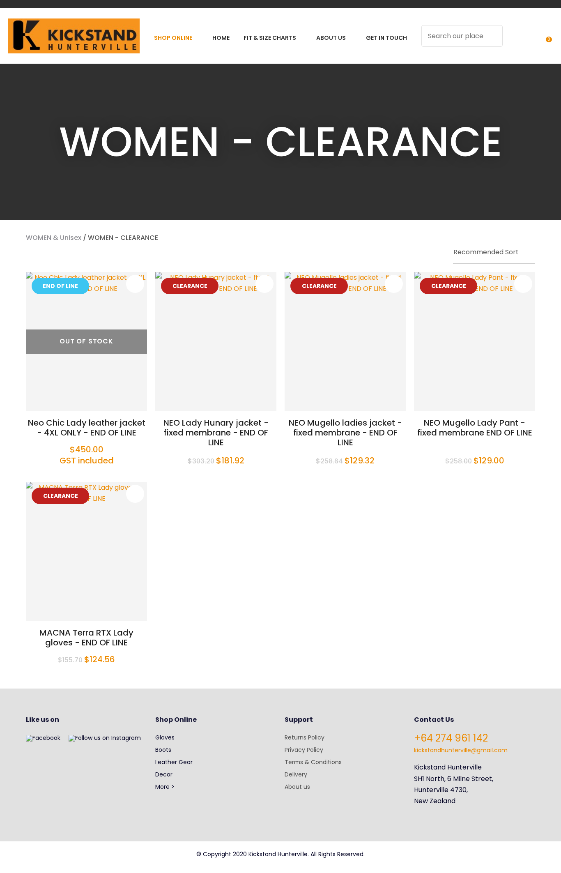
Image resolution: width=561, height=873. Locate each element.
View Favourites (528, 41)
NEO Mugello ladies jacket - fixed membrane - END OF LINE (345, 432)
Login (513, 41)
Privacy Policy (304, 750)
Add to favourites (135, 284)
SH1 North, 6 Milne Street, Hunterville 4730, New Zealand (453, 790)
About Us (331, 38)
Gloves (165, 737)
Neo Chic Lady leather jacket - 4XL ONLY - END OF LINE (86, 427)
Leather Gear (174, 762)
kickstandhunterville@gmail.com (461, 750)
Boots (163, 750)
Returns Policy (304, 737)
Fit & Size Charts (270, 38)
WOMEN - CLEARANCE (123, 237)
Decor (163, 774)
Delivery (296, 774)
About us (297, 787)
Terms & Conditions (313, 762)
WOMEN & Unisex (53, 237)
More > (165, 787)
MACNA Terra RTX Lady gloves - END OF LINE (86, 637)
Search (493, 36)
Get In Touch (386, 38)
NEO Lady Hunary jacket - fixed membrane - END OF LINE (216, 432)
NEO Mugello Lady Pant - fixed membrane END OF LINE (474, 427)
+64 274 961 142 (451, 738)
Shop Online (173, 38)
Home (221, 38)
